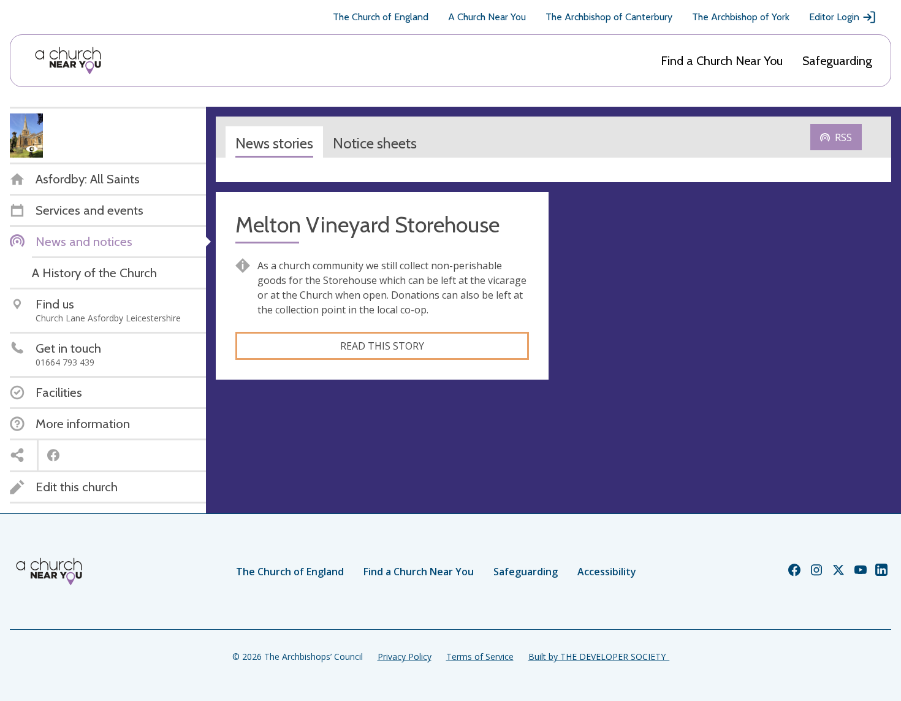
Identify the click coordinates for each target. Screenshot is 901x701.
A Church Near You (487, 17)
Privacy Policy (404, 656)
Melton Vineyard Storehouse (367, 225)
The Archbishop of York (740, 17)
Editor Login (834, 17)
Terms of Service (480, 656)
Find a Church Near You (722, 60)
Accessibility (606, 571)
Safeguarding (837, 60)
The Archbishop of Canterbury (609, 17)
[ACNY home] (68, 60)
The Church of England (380, 17)
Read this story (382, 346)
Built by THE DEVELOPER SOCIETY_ (598, 656)
